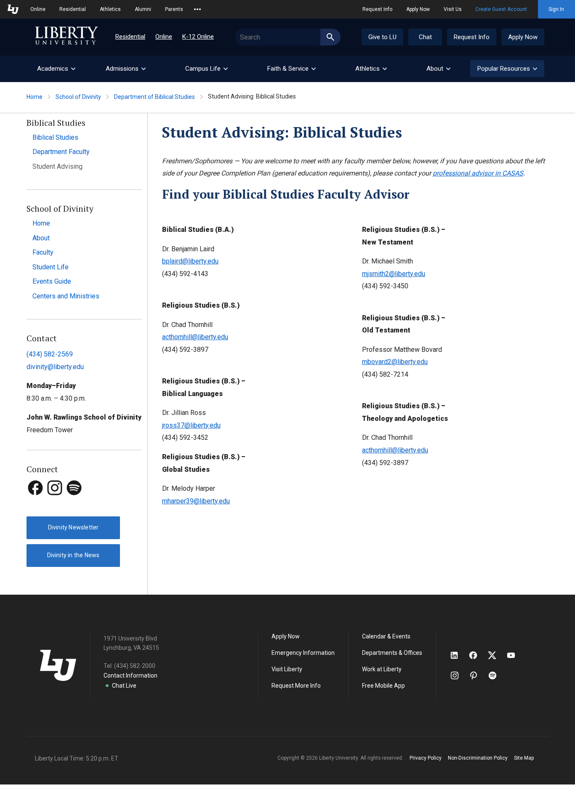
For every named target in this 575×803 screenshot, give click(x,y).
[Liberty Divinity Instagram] (55, 504)
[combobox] (288, 37)
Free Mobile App (383, 685)
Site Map (524, 758)
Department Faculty (61, 152)
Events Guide (51, 281)
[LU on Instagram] (459, 675)
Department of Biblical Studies (154, 96)
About (41, 238)
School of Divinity (78, 96)
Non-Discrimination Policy (478, 758)
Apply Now (418, 9)
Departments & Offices (392, 652)
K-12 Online (198, 36)
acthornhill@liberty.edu (195, 337)
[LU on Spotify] (496, 675)
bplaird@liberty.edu (190, 261)
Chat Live (124, 685)
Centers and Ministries (65, 296)
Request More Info (296, 685)
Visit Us (453, 9)
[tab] (56, 69)
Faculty (42, 252)
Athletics (110, 9)
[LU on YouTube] (515, 655)
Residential (72, 9)
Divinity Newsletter (73, 527)
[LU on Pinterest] (477, 675)
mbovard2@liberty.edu (395, 362)
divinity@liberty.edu (55, 367)
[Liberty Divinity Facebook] (36, 504)
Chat (425, 37)
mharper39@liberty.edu (196, 501)
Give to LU (382, 37)
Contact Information (130, 675)
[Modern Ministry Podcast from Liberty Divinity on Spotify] (74, 504)
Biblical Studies (55, 137)
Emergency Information (303, 652)
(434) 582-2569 (50, 354)
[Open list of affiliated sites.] (197, 9)
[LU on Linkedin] (458, 655)
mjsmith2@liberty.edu (393, 274)
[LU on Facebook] (477, 655)
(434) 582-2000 (134, 665)
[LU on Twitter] (496, 655)
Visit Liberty (287, 669)
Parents (174, 9)
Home (35, 96)
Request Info (377, 9)
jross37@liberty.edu (191, 425)
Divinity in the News (73, 555)
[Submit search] (330, 37)
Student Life (50, 267)
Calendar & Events (386, 636)
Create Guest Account (501, 9)
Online (37, 9)
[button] (507, 68)
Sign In (556, 9)
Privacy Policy (426, 758)
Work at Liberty (382, 669)
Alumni (143, 9)
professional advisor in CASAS (478, 173)
